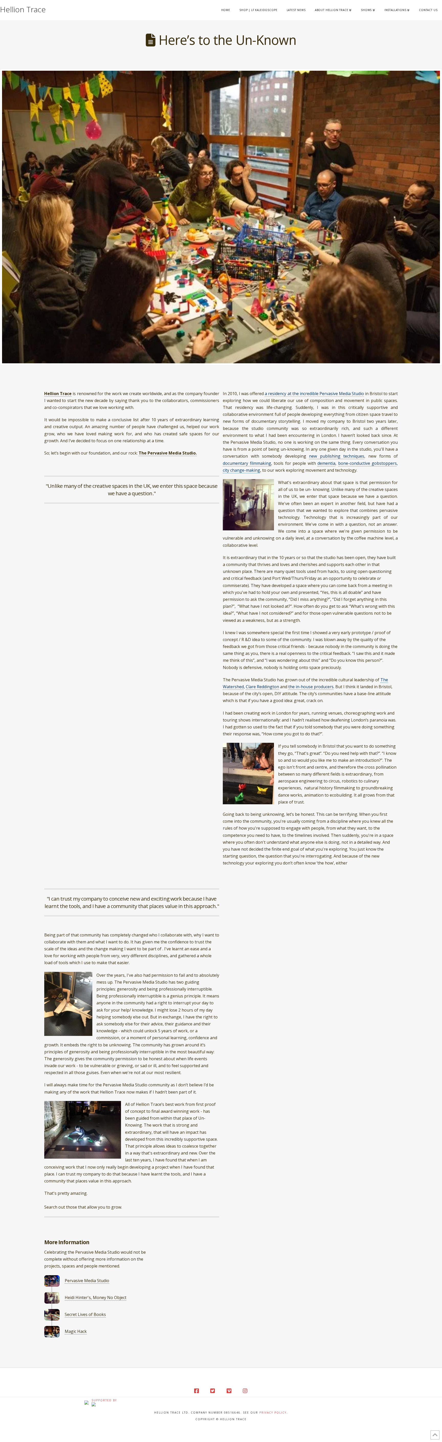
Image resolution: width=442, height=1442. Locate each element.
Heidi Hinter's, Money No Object (95, 1297)
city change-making (241, 470)
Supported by (104, 1400)
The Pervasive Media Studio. (168, 453)
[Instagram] (245, 1391)
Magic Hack (76, 1331)
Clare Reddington (262, 686)
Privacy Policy (272, 1412)
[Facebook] (196, 1391)
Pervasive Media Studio (87, 1280)
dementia (326, 463)
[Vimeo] (229, 1391)
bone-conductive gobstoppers (367, 463)
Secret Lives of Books (85, 1314)
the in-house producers (311, 686)
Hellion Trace (23, 8)
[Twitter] (212, 1391)
